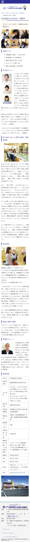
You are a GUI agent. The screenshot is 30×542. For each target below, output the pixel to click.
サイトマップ (6, 529)
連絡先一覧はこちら (13, 516)
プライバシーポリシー (8, 533)
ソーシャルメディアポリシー (10, 536)
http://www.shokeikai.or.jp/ (17, 472)
